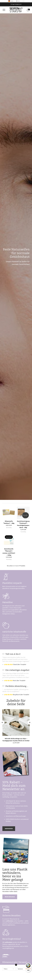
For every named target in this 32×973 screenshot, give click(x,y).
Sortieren (20, 969)
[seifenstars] (16, 9)
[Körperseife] (8, 513)
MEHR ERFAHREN (10, 897)
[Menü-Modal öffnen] (4, 10)
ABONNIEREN (9, 828)
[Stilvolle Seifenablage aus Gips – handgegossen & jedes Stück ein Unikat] (16, 722)
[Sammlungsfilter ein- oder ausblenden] (16, 965)
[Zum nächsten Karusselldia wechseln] (30, 722)
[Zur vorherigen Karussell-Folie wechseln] (2, 722)
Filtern (5, 969)
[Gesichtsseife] (8, 540)
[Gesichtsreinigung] (23, 513)
